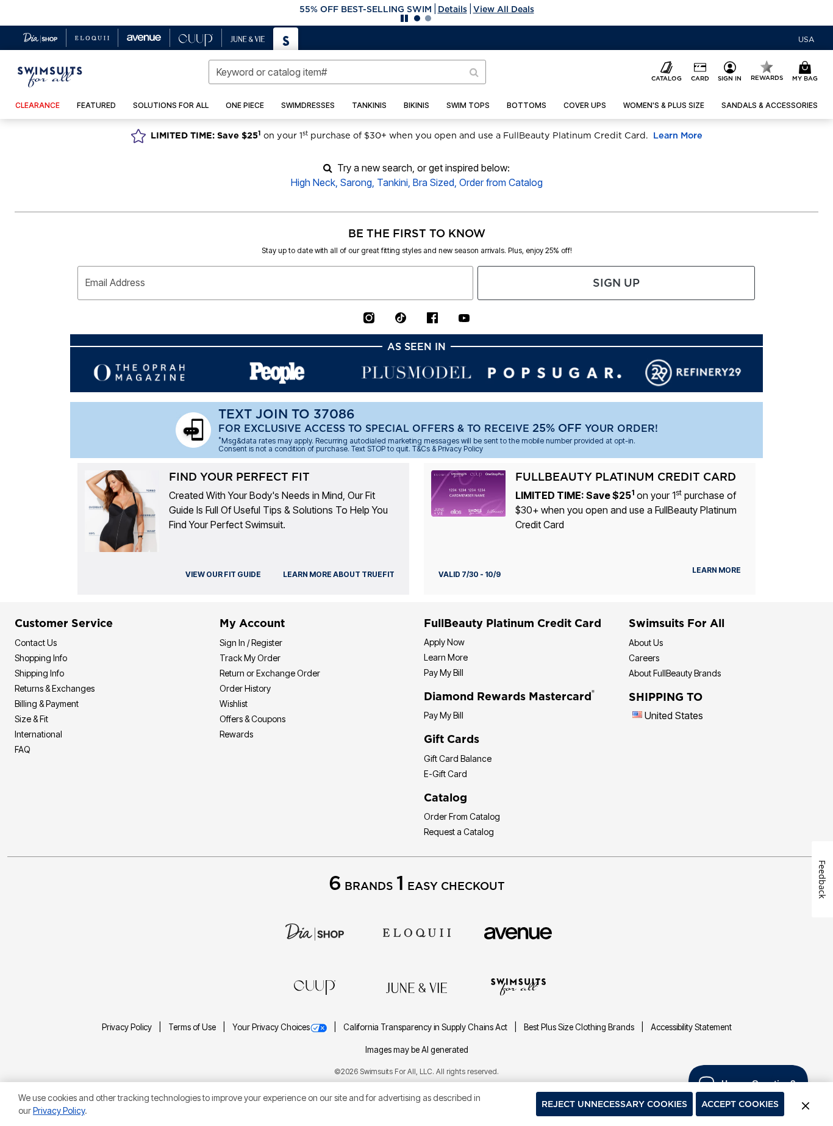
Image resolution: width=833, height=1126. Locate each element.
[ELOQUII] (417, 931)
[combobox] (347, 72)
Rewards (236, 734)
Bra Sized (433, 182)
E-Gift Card (445, 774)
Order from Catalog (501, 182)
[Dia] (314, 931)
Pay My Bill (443, 672)
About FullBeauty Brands (675, 673)
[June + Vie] (416, 987)
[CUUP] (314, 986)
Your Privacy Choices (271, 1027)
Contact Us (36, 642)
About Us (646, 642)
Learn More (678, 135)
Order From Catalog (462, 816)
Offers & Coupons (252, 719)
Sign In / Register (251, 642)
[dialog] (806, 38)
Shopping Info (41, 658)
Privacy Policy (128, 1027)
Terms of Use (193, 1027)
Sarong (356, 182)
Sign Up (616, 282)
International (38, 734)
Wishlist (234, 703)
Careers (644, 658)
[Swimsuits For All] (518, 986)
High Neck (313, 182)
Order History (245, 688)
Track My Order (250, 658)
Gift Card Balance (458, 758)
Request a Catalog (459, 832)
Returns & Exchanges (55, 688)
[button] (416, 9)
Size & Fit (31, 719)
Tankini (392, 182)
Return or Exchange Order (270, 673)
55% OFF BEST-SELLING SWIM (365, 9)
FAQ (22, 749)
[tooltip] (40, 38)
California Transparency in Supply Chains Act (426, 1027)
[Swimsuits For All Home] (50, 75)
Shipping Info (39, 673)
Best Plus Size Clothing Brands (580, 1027)
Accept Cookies (740, 1104)
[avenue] (518, 932)
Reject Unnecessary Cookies (614, 1104)
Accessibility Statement (691, 1027)
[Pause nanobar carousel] (404, 18)
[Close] (805, 1104)
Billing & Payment (47, 703)
